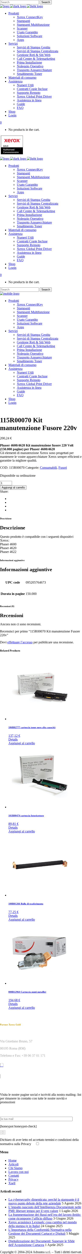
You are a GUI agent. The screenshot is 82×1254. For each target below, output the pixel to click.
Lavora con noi (18, 1172)
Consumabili (48, 467)
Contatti (13, 1175)
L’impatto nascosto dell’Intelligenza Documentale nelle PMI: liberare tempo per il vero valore (44, 1209)
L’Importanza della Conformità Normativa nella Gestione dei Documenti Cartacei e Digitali (39, 1231)
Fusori (62, 467)
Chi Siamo (15, 1168)
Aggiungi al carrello (13, 487)
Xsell (11, 1183)
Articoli (13, 1164)
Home (12, 1160)
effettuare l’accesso (20, 642)
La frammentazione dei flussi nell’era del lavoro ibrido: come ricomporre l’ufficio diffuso (44, 1216)
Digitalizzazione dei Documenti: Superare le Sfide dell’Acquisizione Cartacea (41, 1243)
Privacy (13, 1179)
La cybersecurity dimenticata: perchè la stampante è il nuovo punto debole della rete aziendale (43, 1201)
